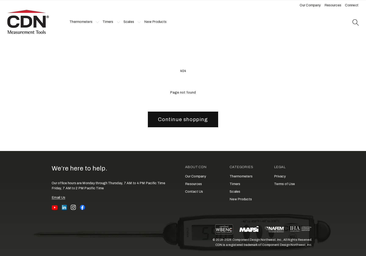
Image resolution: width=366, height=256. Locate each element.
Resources (193, 184)
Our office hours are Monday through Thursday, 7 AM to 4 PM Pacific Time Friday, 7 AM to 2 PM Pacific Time (108, 185)
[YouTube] (55, 207)
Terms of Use (284, 184)
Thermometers (241, 176)
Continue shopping (183, 119)
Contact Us (194, 191)
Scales (235, 191)
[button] (80, 22)
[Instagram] (73, 207)
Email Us (58, 197)
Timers (235, 184)
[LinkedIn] (64, 207)
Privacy (280, 176)
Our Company (195, 176)
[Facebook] (82, 207)
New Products (241, 199)
